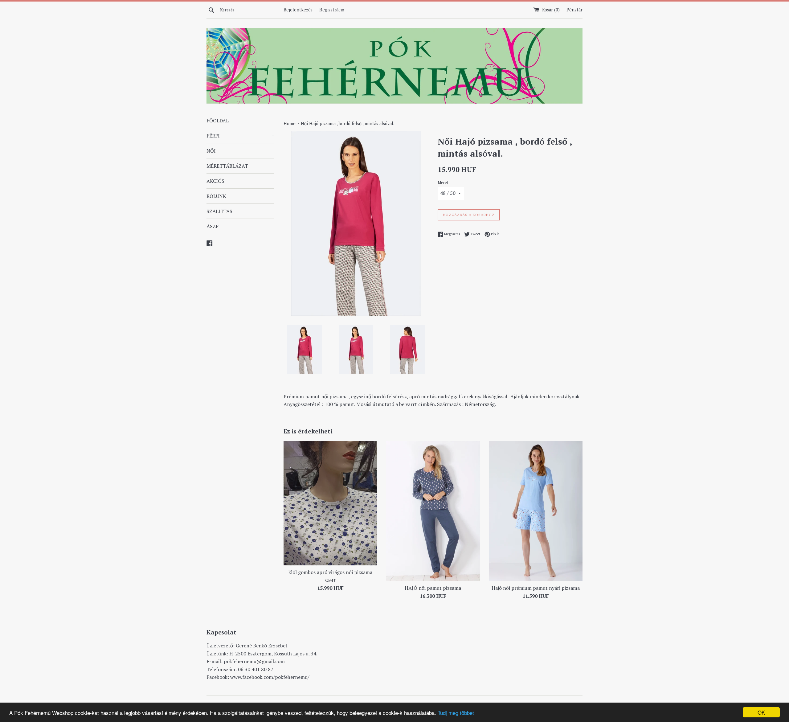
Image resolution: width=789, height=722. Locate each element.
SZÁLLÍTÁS (219, 211)
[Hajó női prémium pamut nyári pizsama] (536, 511)
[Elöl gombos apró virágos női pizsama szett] (330, 503)
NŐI (240, 150)
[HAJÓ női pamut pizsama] (433, 511)
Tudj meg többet (456, 712)
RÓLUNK (216, 196)
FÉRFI (240, 135)
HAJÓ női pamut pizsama (433, 588)
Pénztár (574, 10)
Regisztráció (331, 10)
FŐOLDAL (217, 120)
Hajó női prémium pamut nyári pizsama (536, 588)
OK (761, 712)
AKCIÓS (215, 181)
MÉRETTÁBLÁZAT (227, 165)
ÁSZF (212, 226)
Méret (443, 182)
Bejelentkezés (298, 10)
